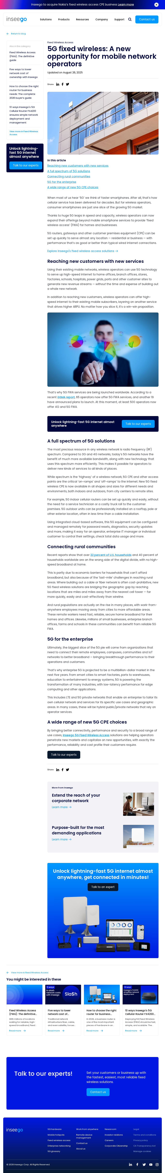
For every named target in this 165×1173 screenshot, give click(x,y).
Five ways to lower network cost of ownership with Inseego (24, 73)
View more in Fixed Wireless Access (24, 133)
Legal (136, 1129)
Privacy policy (140, 1140)
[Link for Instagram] (157, 1164)
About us (80, 1148)
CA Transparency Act (144, 1145)
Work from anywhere (87, 1129)
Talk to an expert (103, 887)
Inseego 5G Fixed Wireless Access (86, 735)
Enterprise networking (59, 1145)
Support (119, 19)
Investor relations (114, 1134)
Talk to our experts (26, 165)
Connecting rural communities (68, 176)
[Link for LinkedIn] (130, 1165)
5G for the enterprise (61, 182)
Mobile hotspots (56, 1134)
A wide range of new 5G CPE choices (72, 187)
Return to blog (18, 33)
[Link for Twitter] (144, 1165)
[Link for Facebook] (137, 1165)
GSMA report (66, 397)
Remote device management (84, 1136)
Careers (109, 1140)
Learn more (126, 4)
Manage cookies (142, 1151)
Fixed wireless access (59, 1140)
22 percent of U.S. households (110, 555)
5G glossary (54, 1151)
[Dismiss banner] (156, 5)
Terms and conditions (144, 1134)
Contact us (147, 19)
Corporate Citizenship (116, 1145)
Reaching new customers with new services (77, 166)
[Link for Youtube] (151, 1165)
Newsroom (110, 1129)
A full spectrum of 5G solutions (68, 171)
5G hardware (55, 1129)
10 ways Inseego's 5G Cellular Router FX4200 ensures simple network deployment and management (24, 114)
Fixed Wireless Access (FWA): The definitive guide (22, 56)
